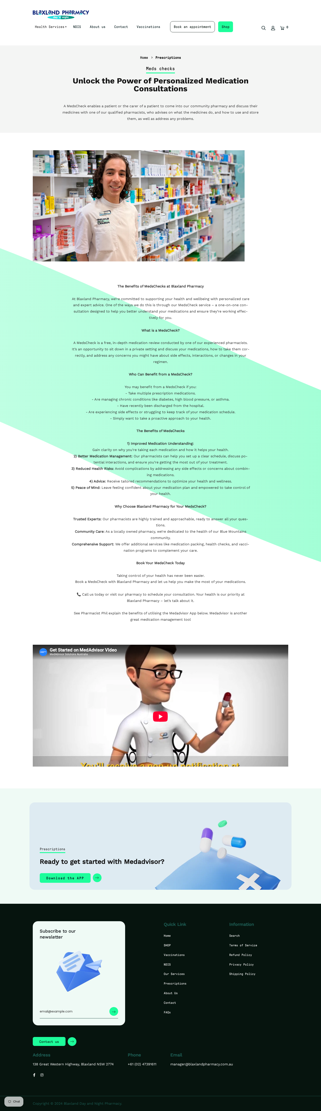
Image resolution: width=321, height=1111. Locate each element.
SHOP (167, 945)
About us (97, 26)
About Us (171, 993)
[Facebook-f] (34, 1075)
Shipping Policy (242, 974)
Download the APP (65, 878)
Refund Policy (240, 955)
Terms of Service (243, 945)
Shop (226, 26)
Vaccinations (148, 26)
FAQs (167, 1012)
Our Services (174, 974)
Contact (121, 26)
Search (234, 935)
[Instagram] (42, 1075)
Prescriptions (175, 983)
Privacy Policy (241, 964)
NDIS (77, 26)
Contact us (49, 1041)
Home (144, 57)
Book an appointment (192, 26)
